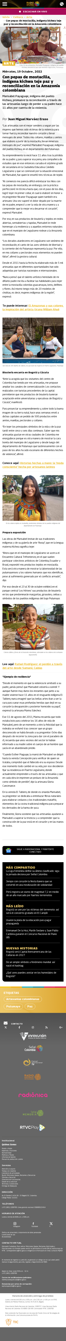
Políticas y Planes (8, 1155)
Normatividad (6, 1153)
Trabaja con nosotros (9, 1171)
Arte (29, 17)
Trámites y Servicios (8, 1177)
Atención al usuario (8, 1169)
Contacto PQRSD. (57, 1251)
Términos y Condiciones (10, 1184)
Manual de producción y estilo (12, 1159)
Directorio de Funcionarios (11, 1179)
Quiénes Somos (9, 1144)
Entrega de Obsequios (9, 1186)
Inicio (6, 17)
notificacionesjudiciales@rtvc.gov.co (14, 1280)
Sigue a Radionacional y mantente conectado (35, 850)
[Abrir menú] (4, 4)
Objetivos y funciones (9, 1151)
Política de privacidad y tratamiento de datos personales (21, 1232)
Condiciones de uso (8, 1234)
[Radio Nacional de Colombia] (33, 4)
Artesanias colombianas (22, 999)
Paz (30, 1006)
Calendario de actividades (11, 1173)
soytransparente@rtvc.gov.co (11, 1286)
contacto (17, 1024)
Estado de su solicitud (9, 1182)
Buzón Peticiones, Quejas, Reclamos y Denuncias (18, 1175)
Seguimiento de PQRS (39, 1262)
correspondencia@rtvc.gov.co (16, 1251)
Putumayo (13, 1006)
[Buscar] (62, 4)
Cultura (18, 17)
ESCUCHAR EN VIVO (35, 11)
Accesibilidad (6, 1237)
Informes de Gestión (9, 1157)
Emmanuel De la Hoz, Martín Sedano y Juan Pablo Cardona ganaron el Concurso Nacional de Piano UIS (32, 934)
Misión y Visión (7, 1148)
